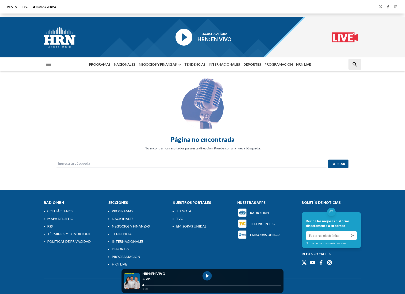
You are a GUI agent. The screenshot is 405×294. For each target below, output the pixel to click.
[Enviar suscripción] (352, 235)
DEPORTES (252, 64)
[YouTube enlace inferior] (312, 262)
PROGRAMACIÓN (279, 64)
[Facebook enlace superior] (388, 6)
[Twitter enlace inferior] (304, 262)
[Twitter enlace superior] (380, 6)
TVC (25, 6)
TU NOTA (11, 6)
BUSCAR (338, 164)
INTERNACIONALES (224, 64)
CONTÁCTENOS (60, 211)
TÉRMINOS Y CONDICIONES (69, 234)
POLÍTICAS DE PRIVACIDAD (69, 241)
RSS (50, 226)
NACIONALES (124, 64)
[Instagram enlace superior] (395, 6)
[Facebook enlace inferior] (321, 262)
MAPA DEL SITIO (60, 219)
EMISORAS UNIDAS (44, 6)
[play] (207, 275)
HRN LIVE (303, 64)
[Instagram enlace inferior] (329, 262)
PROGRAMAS (100, 64)
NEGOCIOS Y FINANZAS (158, 64)
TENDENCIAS (194, 64)
